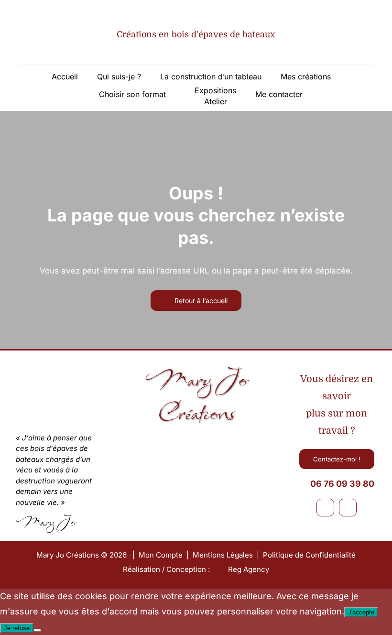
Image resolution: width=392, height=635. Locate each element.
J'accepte (361, 612)
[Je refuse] (37, 630)
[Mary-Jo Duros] (160, 443)
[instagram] (348, 507)
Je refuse (17, 628)
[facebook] (325, 507)
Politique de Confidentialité (309, 554)
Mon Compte (161, 554)
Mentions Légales (223, 554)
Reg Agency (248, 569)
